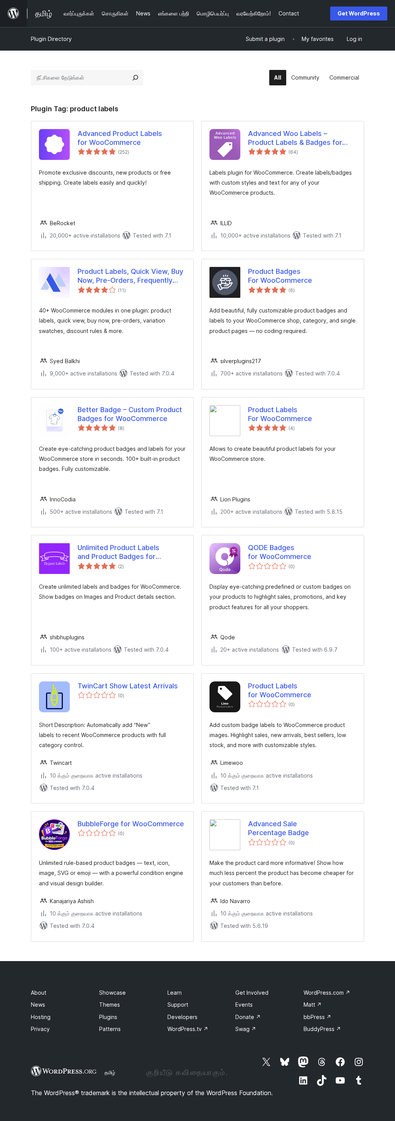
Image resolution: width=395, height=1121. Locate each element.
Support (177, 1004)
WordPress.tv (187, 1029)
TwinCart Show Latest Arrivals (128, 686)
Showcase (112, 992)
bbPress (317, 1017)
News (38, 1004)
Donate (248, 1017)
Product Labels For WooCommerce (280, 414)
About (38, 992)
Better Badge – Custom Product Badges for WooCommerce (130, 414)
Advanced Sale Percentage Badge (278, 828)
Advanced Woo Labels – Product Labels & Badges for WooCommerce (295, 138)
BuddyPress (322, 1029)
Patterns (110, 1029)
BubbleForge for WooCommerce (131, 824)
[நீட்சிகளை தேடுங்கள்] (135, 77)
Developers (182, 1017)
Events (244, 1004)
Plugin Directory (51, 39)
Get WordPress (359, 13)
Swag (245, 1029)
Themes (109, 1004)
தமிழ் (110, 1072)
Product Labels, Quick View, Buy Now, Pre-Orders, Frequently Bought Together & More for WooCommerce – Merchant (130, 276)
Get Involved (251, 992)
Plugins (108, 1017)
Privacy (40, 1029)
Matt (313, 1004)
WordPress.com (327, 992)
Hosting (41, 1017)
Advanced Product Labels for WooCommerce (120, 137)
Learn (174, 992)
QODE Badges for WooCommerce (279, 552)
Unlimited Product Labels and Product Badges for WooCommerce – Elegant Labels (131, 552)
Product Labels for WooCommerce (279, 690)
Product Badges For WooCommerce (280, 275)
